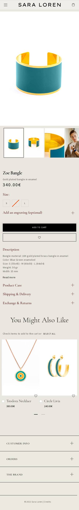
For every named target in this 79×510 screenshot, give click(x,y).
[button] (14, 143)
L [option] (24, 203)
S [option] (6, 203)
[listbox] (39, 204)
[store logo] (31, 4)
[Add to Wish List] (36, 396)
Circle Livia (52, 401)
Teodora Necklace (18, 401)
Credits (47, 501)
